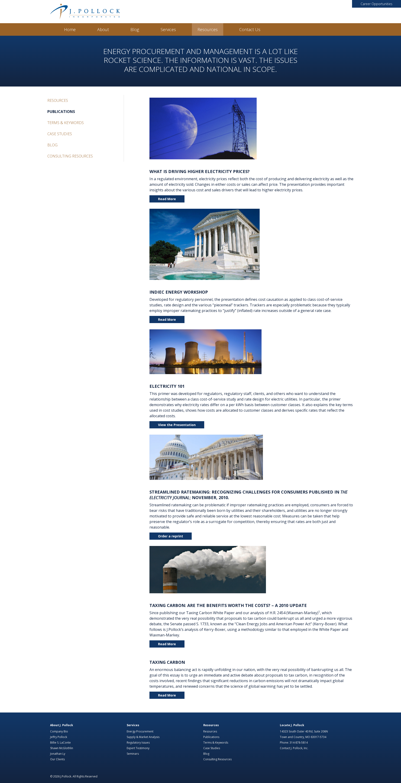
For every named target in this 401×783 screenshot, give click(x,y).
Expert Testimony (138, 748)
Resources (207, 29)
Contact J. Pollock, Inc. (294, 748)
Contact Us (249, 29)
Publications (61, 111)
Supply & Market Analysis (143, 737)
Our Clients (57, 759)
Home (70, 29)
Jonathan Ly (57, 754)
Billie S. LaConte (60, 742)
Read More (167, 199)
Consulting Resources (70, 156)
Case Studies (59, 133)
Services (168, 29)
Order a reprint (170, 536)
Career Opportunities (376, 4)
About (103, 29)
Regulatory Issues (138, 742)
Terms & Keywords (65, 122)
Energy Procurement (140, 731)
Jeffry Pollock (58, 737)
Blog (134, 29)
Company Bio (59, 731)
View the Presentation (177, 425)
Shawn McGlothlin (61, 748)
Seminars (133, 754)
